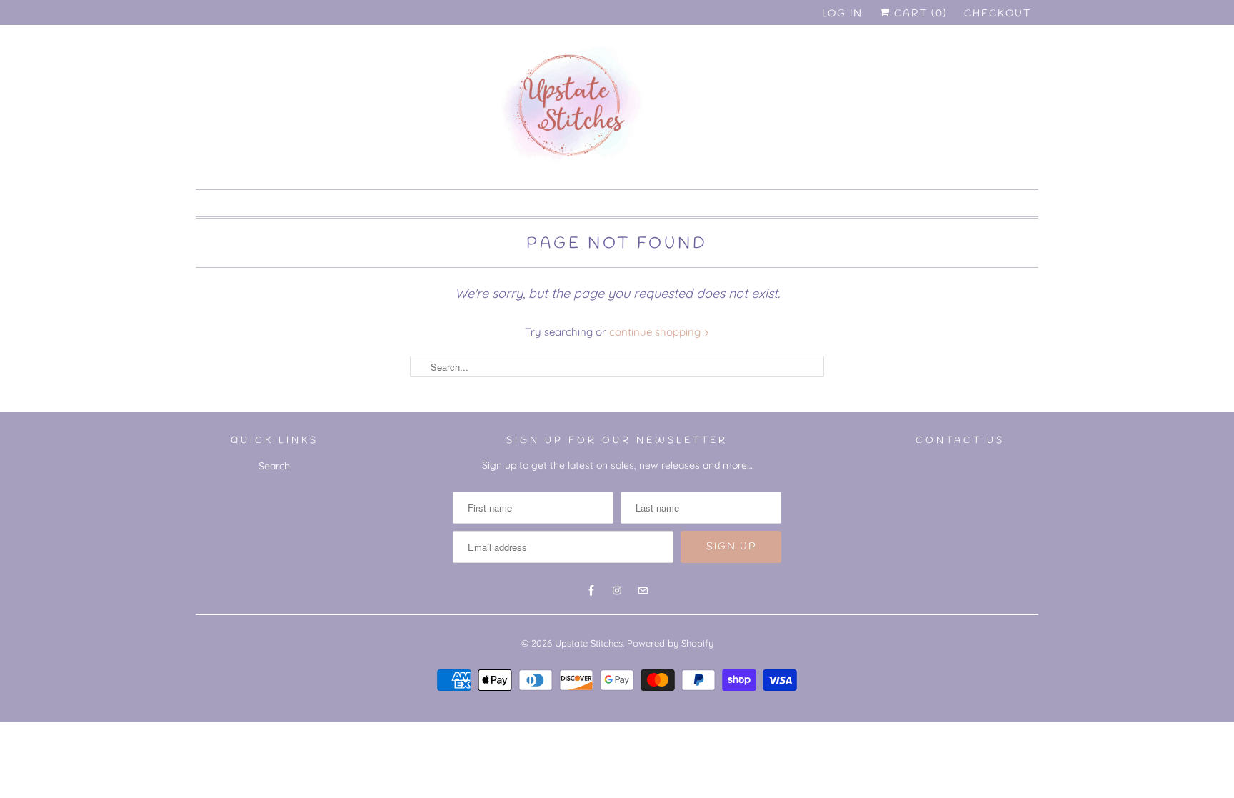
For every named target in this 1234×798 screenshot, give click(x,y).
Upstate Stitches (589, 643)
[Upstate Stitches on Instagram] (989, 70)
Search (274, 465)
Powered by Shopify (670, 643)
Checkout (997, 14)
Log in (842, 14)
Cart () (919, 14)
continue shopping (656, 332)
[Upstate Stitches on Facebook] (963, 70)
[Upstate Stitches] (617, 110)
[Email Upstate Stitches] (1014, 70)
